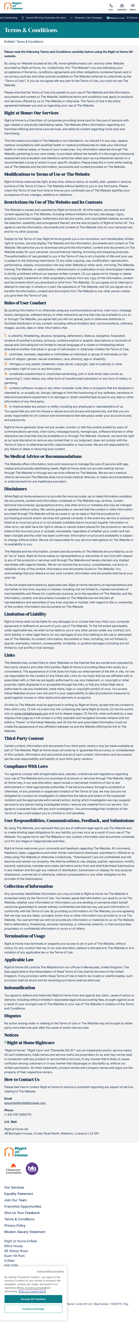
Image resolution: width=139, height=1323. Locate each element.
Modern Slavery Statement (24, 1232)
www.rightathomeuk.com (31, 713)
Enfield (9, 41)
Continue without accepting (50, 1271)
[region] (33, 1293)
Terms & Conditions (19, 1219)
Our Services (14, 1187)
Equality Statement (18, 1194)
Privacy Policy (15, 1225)
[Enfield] (13, 6)
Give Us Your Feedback (22, 1213)
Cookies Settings (33, 1308)
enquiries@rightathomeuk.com (25, 1103)
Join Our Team (15, 1200)
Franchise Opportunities (22, 1206)
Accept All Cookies (33, 1299)
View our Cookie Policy (32, 1291)
